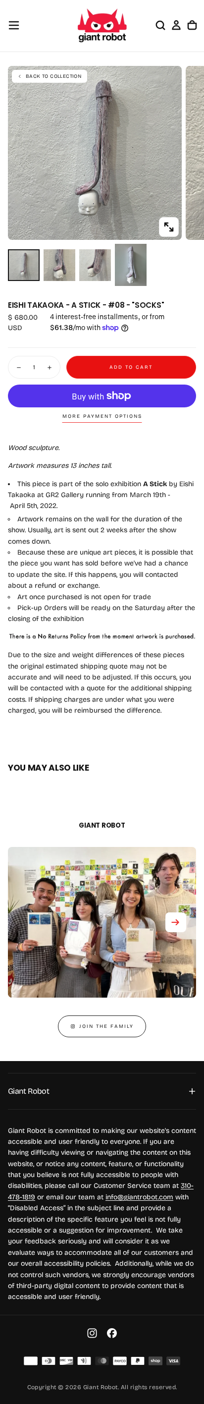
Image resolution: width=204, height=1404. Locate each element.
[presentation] (169, 227)
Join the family (106, 1026)
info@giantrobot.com (139, 1197)
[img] (31, 1361)
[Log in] (176, 25)
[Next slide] (175, 922)
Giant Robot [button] (28, 1091)
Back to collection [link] (53, 76)
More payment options (102, 416)
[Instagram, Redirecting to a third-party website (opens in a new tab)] (92, 1333)
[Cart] (192, 25)
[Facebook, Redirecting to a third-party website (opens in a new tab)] (112, 1333)
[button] (14, 25)
